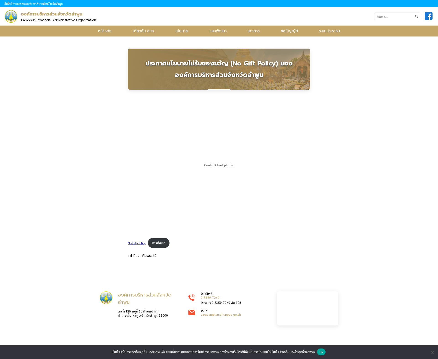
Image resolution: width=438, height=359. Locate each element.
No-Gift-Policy (137, 243)
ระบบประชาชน (329, 31)
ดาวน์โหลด (158, 243)
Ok (321, 352)
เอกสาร (254, 31)
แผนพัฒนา (218, 31)
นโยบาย (181, 31)
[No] (432, 352)
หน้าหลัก (105, 31)
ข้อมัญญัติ (289, 31)
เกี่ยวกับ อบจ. (143, 31)
